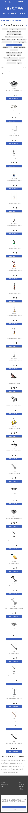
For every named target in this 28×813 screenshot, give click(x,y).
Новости (21, 780)
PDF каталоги (22, 786)
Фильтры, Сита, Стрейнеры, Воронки (17, 29)
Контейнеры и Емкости (7, 42)
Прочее (19, 63)
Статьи (20, 782)
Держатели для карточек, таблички (14, 52)
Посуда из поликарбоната (19, 47)
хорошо (14, 806)
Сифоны (19, 55)
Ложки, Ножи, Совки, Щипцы (20, 42)
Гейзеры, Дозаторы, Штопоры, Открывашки (14, 36)
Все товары (5, 29)
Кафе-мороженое (14, 49)
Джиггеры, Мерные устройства (8, 39)
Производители (4, 784)
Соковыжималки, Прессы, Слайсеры (14, 44)
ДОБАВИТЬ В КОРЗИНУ (14, 98)
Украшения (21, 57)
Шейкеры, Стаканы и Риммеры (14, 31)
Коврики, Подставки (21, 39)
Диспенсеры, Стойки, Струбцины (14, 34)
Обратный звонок (19, 2)
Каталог (3, 782)
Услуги (2, 786)
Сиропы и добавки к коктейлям (10, 57)
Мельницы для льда (7, 47)
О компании (4, 780)
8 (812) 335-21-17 (8, 2)
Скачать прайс (6, 20)
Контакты (21, 784)
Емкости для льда (11, 55)
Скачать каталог (18, 20)
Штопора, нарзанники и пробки (14, 60)
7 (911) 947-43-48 (8, 3)
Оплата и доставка (21, 789)
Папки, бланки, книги (11, 63)
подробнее (14, 809)
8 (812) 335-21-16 (8, 1)
